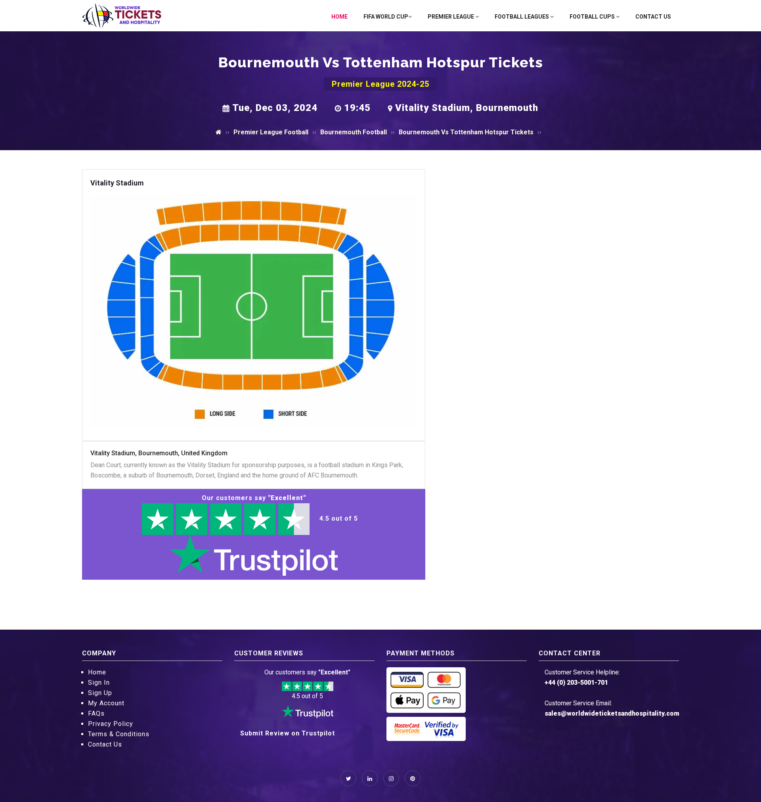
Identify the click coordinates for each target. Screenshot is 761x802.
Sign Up (100, 693)
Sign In (99, 682)
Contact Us (653, 16)
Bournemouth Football (353, 132)
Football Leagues (522, 16)
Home (339, 16)
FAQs (96, 713)
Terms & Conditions (118, 734)
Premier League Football (270, 132)
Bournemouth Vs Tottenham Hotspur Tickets (466, 132)
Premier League (451, 16)
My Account (106, 703)
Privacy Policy (110, 724)
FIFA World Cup (385, 16)
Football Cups (593, 16)
